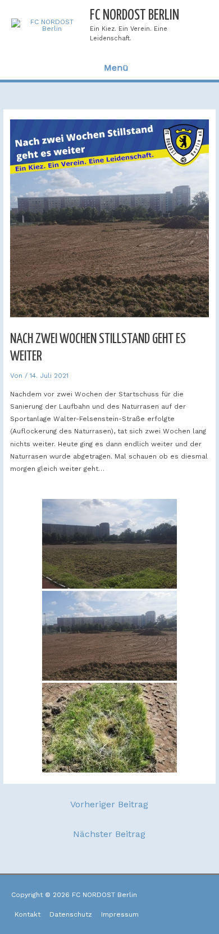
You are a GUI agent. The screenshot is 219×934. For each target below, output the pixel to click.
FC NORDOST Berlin (134, 15)
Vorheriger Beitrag (109, 804)
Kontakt (27, 914)
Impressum (120, 914)
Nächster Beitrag (109, 834)
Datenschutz (70, 914)
